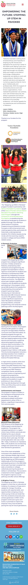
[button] (11, 514)
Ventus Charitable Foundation (11, 209)
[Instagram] (10, 536)
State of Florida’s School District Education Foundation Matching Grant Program (13, 212)
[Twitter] (14, 536)
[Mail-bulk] (21, 536)
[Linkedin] (17, 536)
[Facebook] (6, 536)
